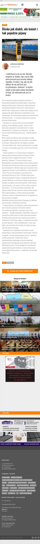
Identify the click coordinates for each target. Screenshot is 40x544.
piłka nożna (31, 490)
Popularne (10, 262)
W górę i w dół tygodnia (17, 490)
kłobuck (33, 485)
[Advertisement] (21, 258)
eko (3, 485)
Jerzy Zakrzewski (25, 493)
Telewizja (11, 493)
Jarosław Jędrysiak (17, 64)
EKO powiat (31, 482)
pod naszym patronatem (26, 488)
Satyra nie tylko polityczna (17, 482)
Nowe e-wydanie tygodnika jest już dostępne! (17, 480)
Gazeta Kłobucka (22, 485)
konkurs (5, 490)
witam (4, 482)
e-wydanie (13, 488)
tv (17, 493)
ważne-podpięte (16, 477)
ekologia (5, 488)
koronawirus (11, 485)
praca (4, 493)
